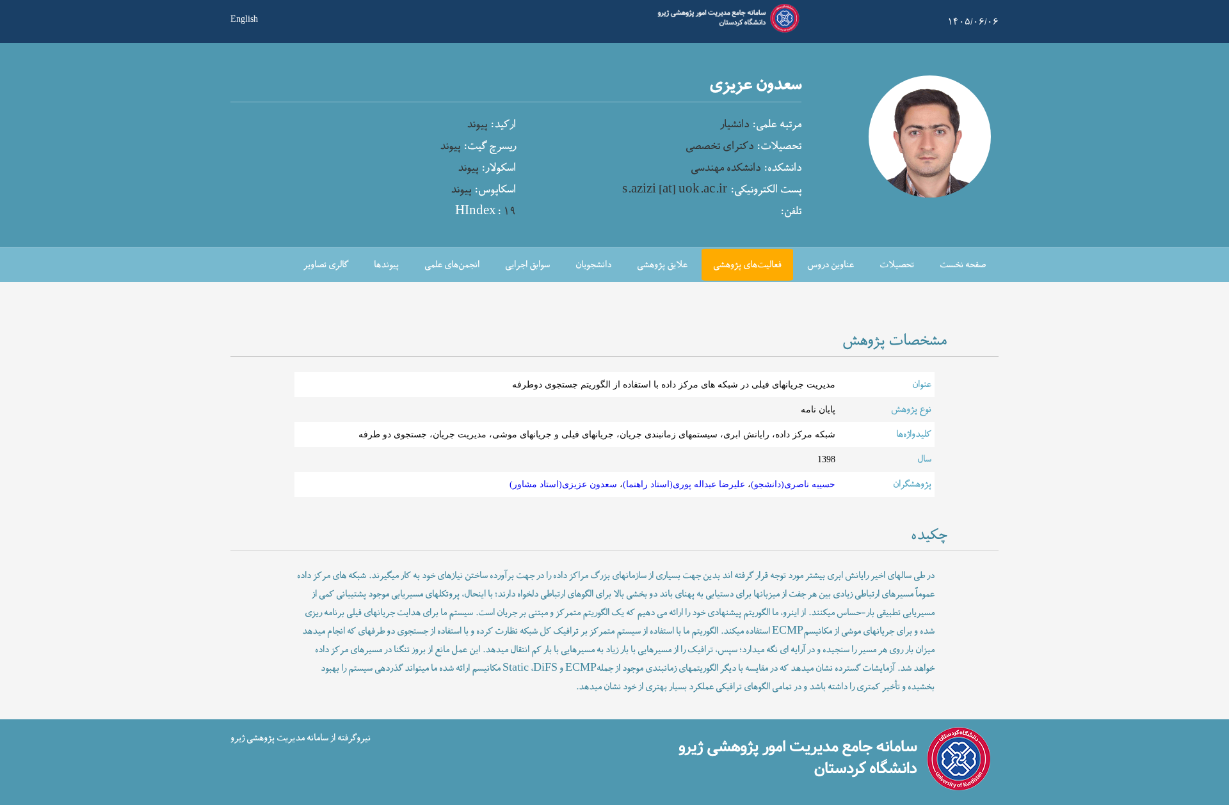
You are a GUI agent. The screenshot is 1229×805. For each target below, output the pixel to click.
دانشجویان (593, 265)
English (244, 18)
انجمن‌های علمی (451, 265)
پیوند (477, 125)
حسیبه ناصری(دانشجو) (793, 484)
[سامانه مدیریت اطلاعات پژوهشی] (726, 30)
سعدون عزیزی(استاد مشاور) (563, 484)
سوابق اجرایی (527, 265)
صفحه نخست (963, 265)
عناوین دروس (830, 265)
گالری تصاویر (325, 265)
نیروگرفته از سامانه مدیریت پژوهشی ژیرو (300, 738)
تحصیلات (897, 265)
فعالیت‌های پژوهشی (747, 265)
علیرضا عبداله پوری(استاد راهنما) (684, 484)
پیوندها (386, 265)
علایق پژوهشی (662, 265)
